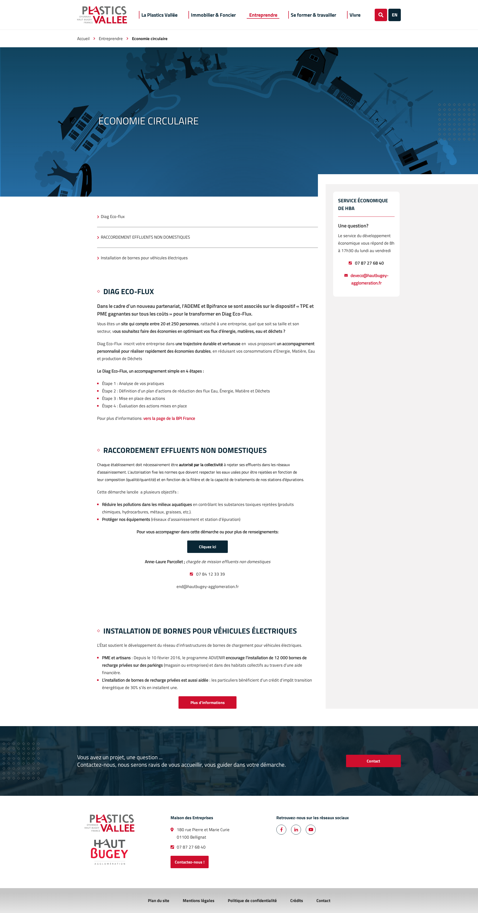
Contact (373, 761)
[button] (159, 15)
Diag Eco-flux (113, 216)
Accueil (83, 38)
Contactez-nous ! (189, 862)
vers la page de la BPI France (169, 418)
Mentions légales (198, 900)
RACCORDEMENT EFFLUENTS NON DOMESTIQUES (145, 237)
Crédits (296, 900)
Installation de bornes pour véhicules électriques (144, 258)
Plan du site (158, 900)
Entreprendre (111, 38)
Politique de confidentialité (252, 900)
